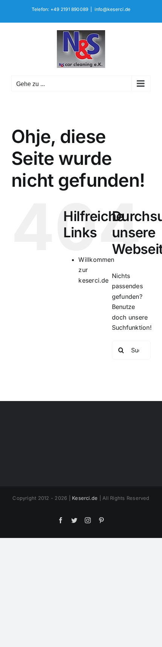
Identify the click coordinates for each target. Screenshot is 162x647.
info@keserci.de (113, 9)
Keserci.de (85, 498)
